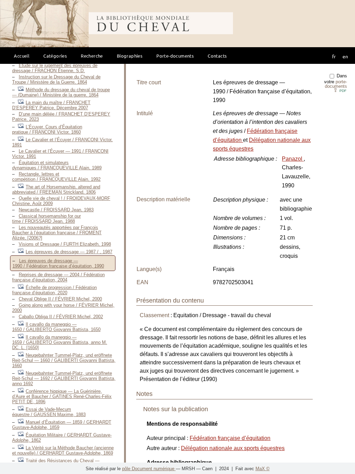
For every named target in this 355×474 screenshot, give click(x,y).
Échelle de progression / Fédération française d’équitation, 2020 (54, 290)
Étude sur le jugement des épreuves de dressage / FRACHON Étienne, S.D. (54, 68)
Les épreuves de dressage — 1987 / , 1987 (69, 251)
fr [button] (334, 56)
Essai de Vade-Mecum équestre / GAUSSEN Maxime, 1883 (49, 412)
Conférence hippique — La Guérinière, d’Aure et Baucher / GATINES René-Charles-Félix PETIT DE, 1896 (62, 396)
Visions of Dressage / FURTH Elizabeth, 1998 (65, 244)
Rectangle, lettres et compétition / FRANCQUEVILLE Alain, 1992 (56, 176)
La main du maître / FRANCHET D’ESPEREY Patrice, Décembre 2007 (51, 105)
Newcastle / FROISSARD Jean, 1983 (56, 209)
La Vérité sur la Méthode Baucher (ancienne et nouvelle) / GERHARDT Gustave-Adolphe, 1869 (63, 450)
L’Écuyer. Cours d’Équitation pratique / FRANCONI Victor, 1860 (47, 129)
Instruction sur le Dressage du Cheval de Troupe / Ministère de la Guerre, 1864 (56, 79)
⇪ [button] (339, 90)
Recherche (92, 56)
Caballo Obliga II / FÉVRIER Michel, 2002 (61, 316)
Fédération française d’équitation (230, 438)
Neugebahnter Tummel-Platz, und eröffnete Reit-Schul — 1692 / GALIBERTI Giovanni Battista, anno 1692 (63, 378)
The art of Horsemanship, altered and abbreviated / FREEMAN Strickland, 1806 (56, 189)
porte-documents (336, 84)
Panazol (293, 159)
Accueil (21, 56)
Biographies (129, 56)
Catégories (55, 56)
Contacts (217, 56)
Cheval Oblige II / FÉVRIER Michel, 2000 (60, 299)
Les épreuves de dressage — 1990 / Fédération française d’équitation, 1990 (58, 263)
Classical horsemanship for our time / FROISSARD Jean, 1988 (46, 218)
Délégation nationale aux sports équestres (233, 448)
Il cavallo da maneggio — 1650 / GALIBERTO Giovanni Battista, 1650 (56, 327)
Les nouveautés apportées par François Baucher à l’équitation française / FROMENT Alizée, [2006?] (57, 232)
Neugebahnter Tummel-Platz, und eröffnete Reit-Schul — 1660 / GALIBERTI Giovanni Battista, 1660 (63, 360)
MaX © (263, 468)
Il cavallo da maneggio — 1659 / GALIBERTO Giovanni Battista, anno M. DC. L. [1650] (59, 342)
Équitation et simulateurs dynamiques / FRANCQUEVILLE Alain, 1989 (57, 165)
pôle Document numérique (149, 468)
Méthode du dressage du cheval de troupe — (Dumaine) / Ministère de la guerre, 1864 (61, 92)
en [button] (345, 56)
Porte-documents (175, 56)
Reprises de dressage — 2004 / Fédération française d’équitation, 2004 (58, 277)
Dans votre (335, 81)
